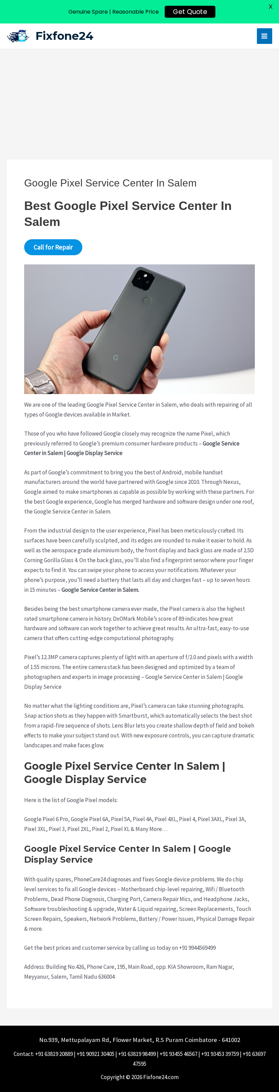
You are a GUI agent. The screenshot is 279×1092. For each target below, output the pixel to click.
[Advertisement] (139, 100)
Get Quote (190, 12)
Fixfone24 (64, 36)
